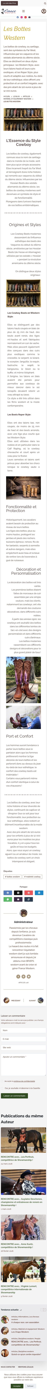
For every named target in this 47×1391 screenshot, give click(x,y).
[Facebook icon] (18, 977)
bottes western (12, 877)
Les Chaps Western (20, 1332)
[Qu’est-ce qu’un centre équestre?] (5, 1353)
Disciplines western (26, 1339)
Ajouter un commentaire (14, 1057)
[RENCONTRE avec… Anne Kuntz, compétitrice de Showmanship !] (23, 1227)
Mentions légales (25, 1367)
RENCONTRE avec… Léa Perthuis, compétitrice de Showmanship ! (26, 1343)
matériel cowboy (32, 877)
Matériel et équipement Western (31, 1329)
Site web (7, 1047)
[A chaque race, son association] (5, 1320)
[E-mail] (29, 17)
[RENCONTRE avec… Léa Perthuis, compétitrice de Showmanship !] (23, 1140)
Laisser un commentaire (14, 1096)
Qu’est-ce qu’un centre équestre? (26, 1354)
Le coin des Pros (9, 3)
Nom (5, 1030)
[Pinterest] (28, 893)
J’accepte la (19, 1081)
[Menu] (23, 11)
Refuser (30, 1386)
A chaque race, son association (25, 1322)
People (37, 1339)
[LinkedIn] (39, 893)
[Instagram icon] (29, 977)
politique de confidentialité (24, 1081)
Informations (23, 1317)
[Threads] (18, 893)
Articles (14, 1317)
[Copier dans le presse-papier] (28, 899)
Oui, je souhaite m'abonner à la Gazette (22, 1088)
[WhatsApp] (8, 899)
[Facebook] (18, 17)
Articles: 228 (23, 983)
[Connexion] (44, 11)
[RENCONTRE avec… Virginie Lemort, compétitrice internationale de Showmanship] (23, 1269)
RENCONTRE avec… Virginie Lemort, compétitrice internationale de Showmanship (19, 1289)
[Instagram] (22, 17)
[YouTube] (26, 17)
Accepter (17, 1386)
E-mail (6, 1039)
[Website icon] (23, 977)
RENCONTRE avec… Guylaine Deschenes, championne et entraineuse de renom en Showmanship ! (21, 1202)
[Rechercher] (45, 3)
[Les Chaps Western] (5, 1331)
